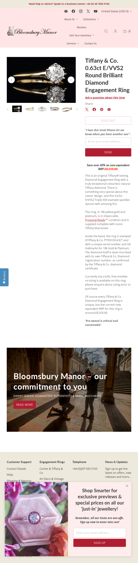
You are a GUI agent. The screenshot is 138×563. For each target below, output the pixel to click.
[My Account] (115, 31)
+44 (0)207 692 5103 (84, 469)
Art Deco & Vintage (52, 479)
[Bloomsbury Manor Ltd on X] (88, 11)
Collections (89, 19)
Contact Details (16, 469)
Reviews (81, 27)
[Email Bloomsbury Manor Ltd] (66, 11)
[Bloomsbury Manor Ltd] (32, 31)
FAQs (10, 475)
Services (71, 43)
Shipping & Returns (19, 481)
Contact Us (90, 43)
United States (115, 11)
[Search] (106, 31)
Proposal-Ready (95, 220)
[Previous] (11, 79)
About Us (69, 19)
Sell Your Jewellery (80, 35)
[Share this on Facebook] (94, 109)
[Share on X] (88, 109)
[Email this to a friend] (109, 109)
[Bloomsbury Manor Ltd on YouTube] (95, 11)
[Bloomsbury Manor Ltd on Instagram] (80, 11)
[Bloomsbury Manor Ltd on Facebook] (73, 11)
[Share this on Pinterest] (101, 109)
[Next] (71, 79)
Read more (24, 405)
